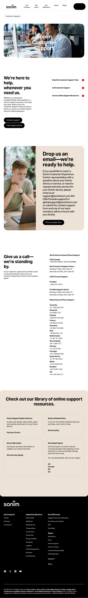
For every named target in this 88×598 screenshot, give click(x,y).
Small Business (30, 556)
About (50, 533)
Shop (50, 564)
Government (30, 535)
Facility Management (32, 549)
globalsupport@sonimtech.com (60, 202)
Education (29, 552)
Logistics (29, 546)
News (50, 540)
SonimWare (51, 528)
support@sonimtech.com (57, 196)
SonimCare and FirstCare (56, 521)
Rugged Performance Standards (58, 518)
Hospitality (29, 542)
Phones (6, 518)
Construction (30, 532)
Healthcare (29, 521)
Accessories (8, 525)
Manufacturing (30, 525)
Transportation (30, 528)
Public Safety (30, 518)
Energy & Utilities (31, 539)
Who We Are (52, 536)
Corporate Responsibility (56, 550)
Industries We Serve (34, 515)
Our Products (9, 515)
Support (51, 559)
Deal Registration (53, 554)
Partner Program (53, 543)
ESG (49, 525)
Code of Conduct (53, 547)
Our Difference (54, 515)
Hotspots (7, 521)
